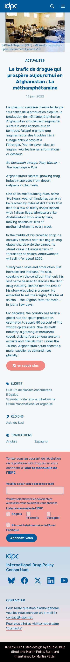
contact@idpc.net (19, 617)
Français (32, 518)
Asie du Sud (15, 423)
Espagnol (41, 441)
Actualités (35, 60)
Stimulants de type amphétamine (30, 399)
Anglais (11, 441)
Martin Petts (35, 652)
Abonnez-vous (21, 538)
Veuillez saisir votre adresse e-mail (30, 484)
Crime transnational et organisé (29, 404)
